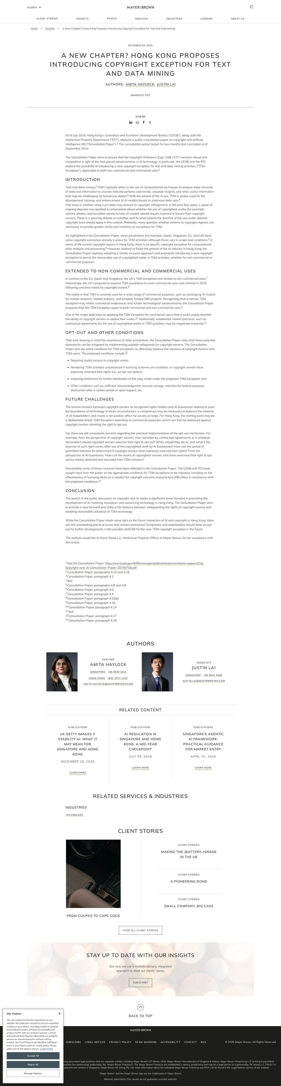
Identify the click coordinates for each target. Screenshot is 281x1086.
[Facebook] (144, 123)
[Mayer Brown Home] (140, 7)
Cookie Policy (46, 1048)
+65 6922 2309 (212, 675)
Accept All (33, 1055)
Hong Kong (97, 678)
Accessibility (170, 1042)
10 (67, 606)
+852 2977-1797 (117, 678)
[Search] (252, 7)
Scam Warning (146, 1042)
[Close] (59, 1013)
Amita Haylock (140, 84)
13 (67, 619)
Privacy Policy (120, 1042)
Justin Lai (166, 84)
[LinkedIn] (131, 123)
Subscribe (140, 982)
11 (67, 610)
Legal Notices (95, 1042)
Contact (190, 1042)
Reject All (33, 1064)
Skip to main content (16, 2)
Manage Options (33, 1073)
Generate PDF (140, 95)
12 (67, 615)
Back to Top (140, 1016)
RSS (203, 1042)
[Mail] (137, 122)
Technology (74, 814)
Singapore (98, 671)
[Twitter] (150, 123)
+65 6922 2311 (117, 671)
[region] (33, 1046)
